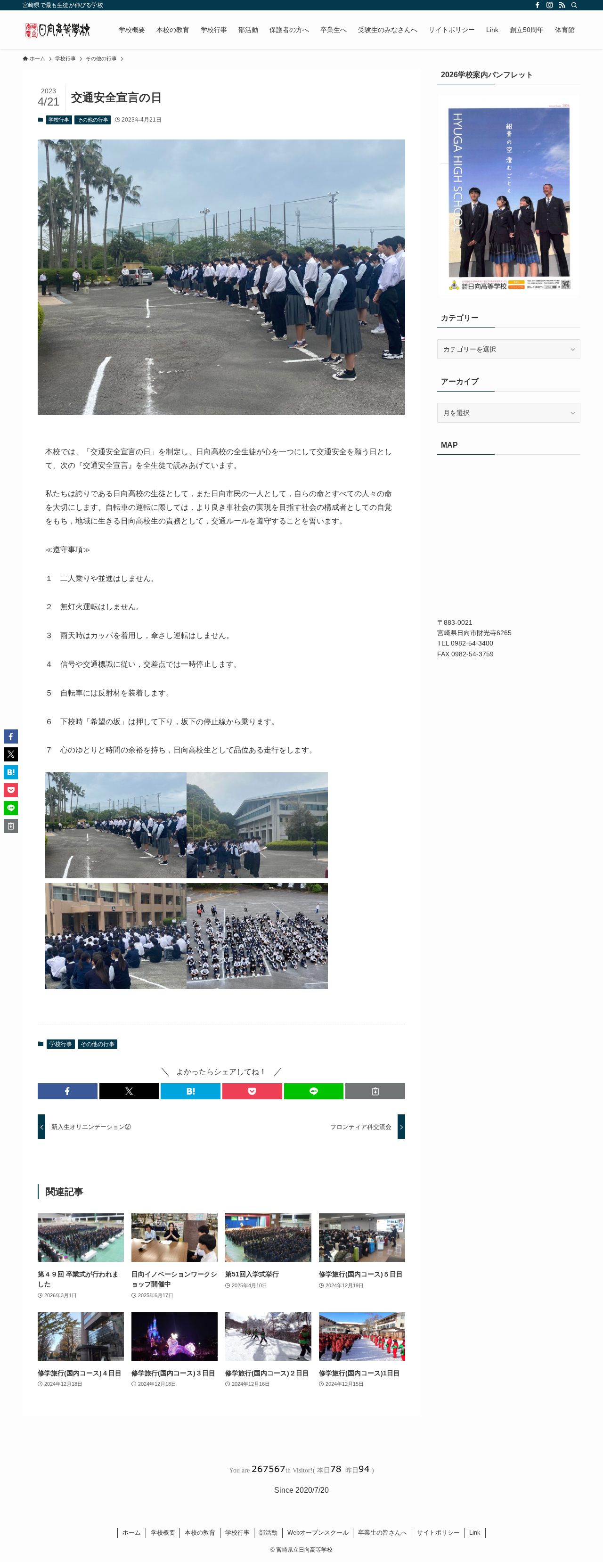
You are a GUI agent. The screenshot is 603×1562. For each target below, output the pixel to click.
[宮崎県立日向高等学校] (58, 29)
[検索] (574, 5)
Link (475, 1532)
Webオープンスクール (318, 1532)
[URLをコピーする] (375, 1091)
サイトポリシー (438, 1532)
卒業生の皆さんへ (382, 1532)
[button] (68, 1091)
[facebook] (537, 5)
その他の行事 (92, 120)
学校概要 (163, 1532)
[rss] (562, 5)
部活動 (268, 1532)
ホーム (131, 1532)
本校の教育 (200, 1532)
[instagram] (550, 5)
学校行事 (59, 120)
